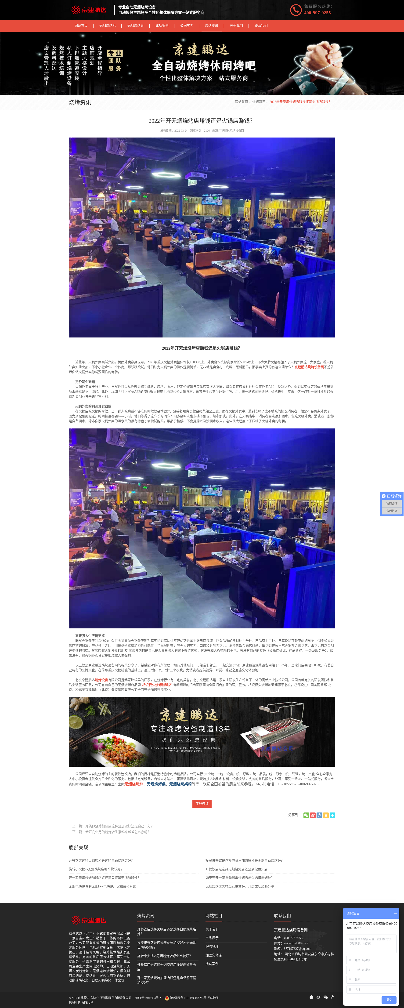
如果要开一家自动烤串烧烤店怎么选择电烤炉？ (240, 878)
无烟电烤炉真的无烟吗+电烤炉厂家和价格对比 (102, 886)
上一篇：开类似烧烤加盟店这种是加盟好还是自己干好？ (113, 826)
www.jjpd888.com (296, 943)
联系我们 (282, 916)
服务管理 (212, 946)
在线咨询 (202, 803)
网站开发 (74, 1002)
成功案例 (212, 964)
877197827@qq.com (297, 948)
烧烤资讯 (258, 102)
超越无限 (87, 1002)
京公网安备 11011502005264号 (187, 998)
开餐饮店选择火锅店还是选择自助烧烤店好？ (101, 860)
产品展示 (212, 938)
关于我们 (212, 929)
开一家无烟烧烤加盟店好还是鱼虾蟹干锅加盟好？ (105, 878)
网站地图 (213, 998)
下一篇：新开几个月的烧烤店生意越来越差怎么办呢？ (111, 832)
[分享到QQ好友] (311, 997)
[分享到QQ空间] (326, 815)
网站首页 (241, 102)
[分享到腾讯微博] (319, 815)
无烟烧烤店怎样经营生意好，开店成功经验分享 (240, 886)
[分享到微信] (306, 815)
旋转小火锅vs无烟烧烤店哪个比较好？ (96, 869)
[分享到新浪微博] (313, 815)
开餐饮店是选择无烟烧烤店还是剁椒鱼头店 (237, 869)
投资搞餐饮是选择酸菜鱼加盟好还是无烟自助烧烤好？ (245, 860)
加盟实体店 (214, 955)
